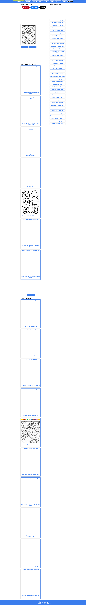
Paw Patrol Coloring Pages (57, 43)
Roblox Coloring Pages (57, 113)
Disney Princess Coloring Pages (58, 52)
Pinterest (26, 7)
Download (24, 46)
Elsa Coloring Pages (57, 84)
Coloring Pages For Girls (57, 92)
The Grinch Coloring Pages (57, 46)
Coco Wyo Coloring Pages (57, 65)
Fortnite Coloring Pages (57, 86)
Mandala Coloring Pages (57, 73)
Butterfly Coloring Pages (57, 89)
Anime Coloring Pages (57, 110)
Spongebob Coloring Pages (57, 105)
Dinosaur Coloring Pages (58, 41)
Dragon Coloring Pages (57, 97)
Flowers (58, 1)
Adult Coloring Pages (58, 25)
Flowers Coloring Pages (57, 63)
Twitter (43, 7)
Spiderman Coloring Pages (57, 33)
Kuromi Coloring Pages (57, 123)
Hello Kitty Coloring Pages (57, 20)
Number (35, 1)
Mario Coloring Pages (57, 94)
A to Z (70, 1)
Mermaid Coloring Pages (57, 71)
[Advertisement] (28, 18)
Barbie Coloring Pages (57, 60)
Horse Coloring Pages (57, 81)
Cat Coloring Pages (57, 48)
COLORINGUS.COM (18, 1)
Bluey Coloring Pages (57, 27)
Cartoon (64, 1)
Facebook (35, 7)
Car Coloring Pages (57, 100)
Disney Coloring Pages (57, 79)
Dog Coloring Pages (57, 68)
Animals (46, 1)
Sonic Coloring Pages (57, 38)
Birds (52, 1)
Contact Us (46, 602)
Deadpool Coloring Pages (58, 107)
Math (40, 1)
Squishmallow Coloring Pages (57, 76)
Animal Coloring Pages (57, 121)
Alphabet (28, 1)
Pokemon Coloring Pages (58, 35)
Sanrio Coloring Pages (57, 102)
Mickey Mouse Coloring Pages (57, 115)
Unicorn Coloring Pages (57, 22)
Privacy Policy (40, 602)
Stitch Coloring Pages (57, 30)
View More (32, 46)
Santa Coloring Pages (57, 55)
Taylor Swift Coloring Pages (57, 118)
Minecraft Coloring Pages (58, 58)
